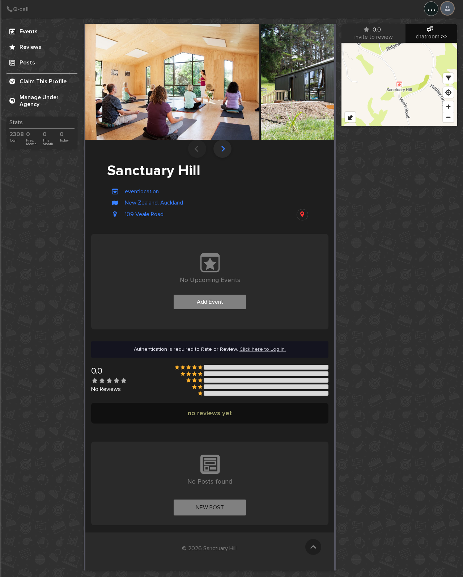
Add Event (210, 302)
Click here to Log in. (262, 349)
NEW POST (210, 507)
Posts (27, 62)
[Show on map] (302, 214)
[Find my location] (448, 92)
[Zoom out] (448, 117)
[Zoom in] (448, 106)
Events (29, 31)
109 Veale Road (144, 214)
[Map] (399, 84)
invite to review (373, 33)
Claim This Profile (43, 81)
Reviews (30, 47)
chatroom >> (431, 36)
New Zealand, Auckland (154, 202)
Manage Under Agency (39, 101)
